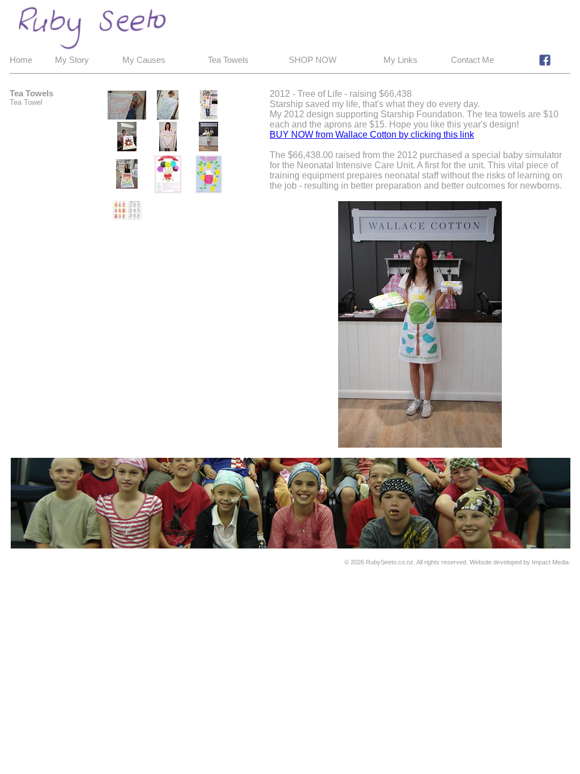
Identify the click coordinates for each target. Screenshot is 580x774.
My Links (400, 60)
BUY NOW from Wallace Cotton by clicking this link (372, 134)
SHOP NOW (312, 60)
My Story (72, 60)
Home (21, 60)
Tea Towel (26, 102)
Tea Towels (228, 60)
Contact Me (472, 60)
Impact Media (550, 562)
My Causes (143, 60)
